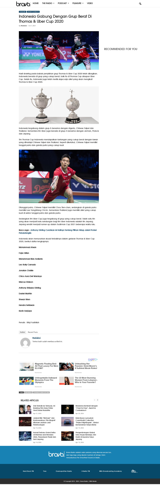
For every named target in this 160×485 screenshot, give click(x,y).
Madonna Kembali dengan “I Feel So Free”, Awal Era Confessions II (87, 408)
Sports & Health (33, 12)
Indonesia (28, 392)
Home (35, 3)
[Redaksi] (25, 343)
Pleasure (76, 3)
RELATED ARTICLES (30, 400)
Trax (44, 471)
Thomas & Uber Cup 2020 (41, 392)
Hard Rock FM (28, 471)
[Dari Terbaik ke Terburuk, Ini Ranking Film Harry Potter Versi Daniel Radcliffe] (25, 409)
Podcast (62, 3)
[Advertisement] (122, 26)
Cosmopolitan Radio (64, 471)
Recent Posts (33, 332)
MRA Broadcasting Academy (110, 471)
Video (90, 3)
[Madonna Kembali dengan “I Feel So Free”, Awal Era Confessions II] (67, 409)
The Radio (47, 3)
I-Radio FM (85, 471)
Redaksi (24, 26)
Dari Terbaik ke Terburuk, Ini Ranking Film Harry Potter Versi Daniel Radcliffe (44, 408)
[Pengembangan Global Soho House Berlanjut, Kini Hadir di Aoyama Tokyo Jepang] (67, 436)
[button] (140, 4)
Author (22, 332)
